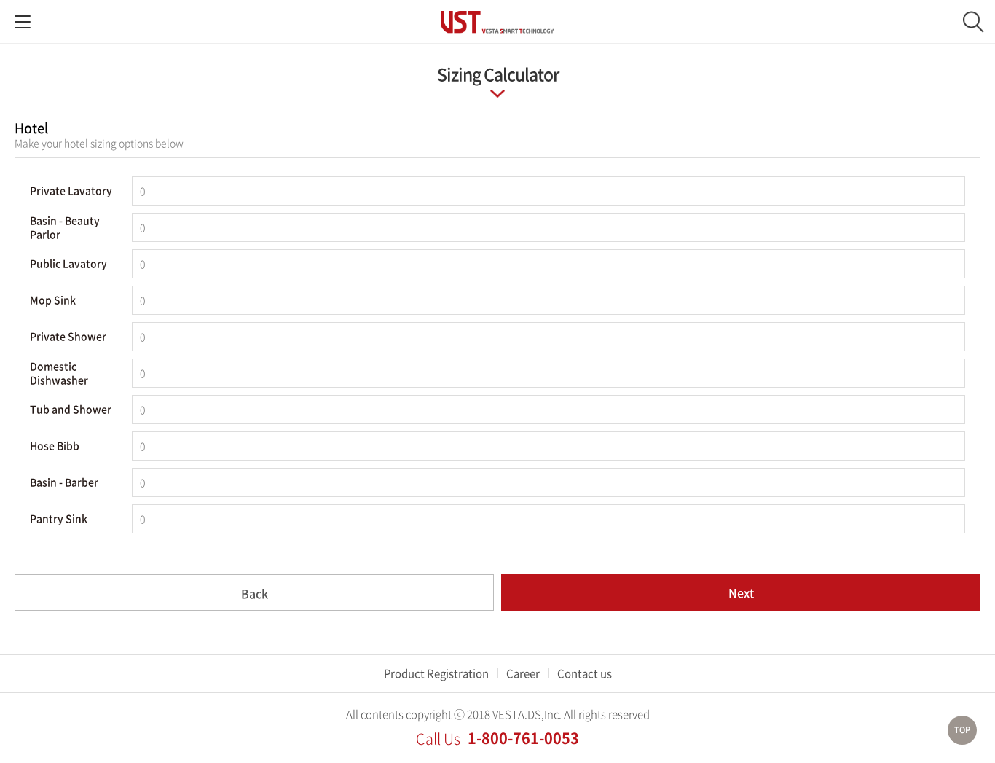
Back (254, 593)
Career (523, 673)
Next (741, 592)
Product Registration (436, 673)
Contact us (584, 673)
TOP (962, 730)
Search (973, 22)
